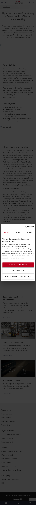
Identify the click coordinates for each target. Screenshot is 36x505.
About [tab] (29, 232)
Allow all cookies (18, 265)
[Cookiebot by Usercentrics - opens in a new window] (25, 227)
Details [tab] (18, 232)
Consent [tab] (6, 232)
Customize (17, 270)
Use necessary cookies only (18, 276)
